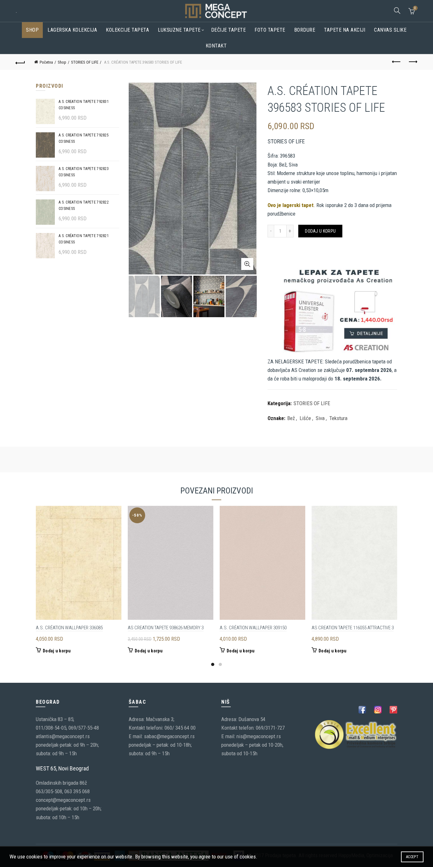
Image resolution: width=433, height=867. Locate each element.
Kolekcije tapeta (127, 30)
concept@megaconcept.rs (63, 800)
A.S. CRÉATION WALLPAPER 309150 (253, 628)
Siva (320, 418)
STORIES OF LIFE (84, 62)
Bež (291, 418)
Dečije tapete (228, 30)
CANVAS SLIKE (390, 30)
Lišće (305, 418)
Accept (412, 857)
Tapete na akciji (344, 30)
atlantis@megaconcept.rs (63, 736)
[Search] (397, 10)
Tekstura (338, 418)
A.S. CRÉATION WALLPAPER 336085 (69, 628)
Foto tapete (270, 30)
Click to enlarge (247, 264)
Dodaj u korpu (320, 231)
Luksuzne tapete (179, 30)
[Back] (20, 62)
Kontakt (216, 46)
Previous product (397, 62)
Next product (413, 62)
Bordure (304, 30)
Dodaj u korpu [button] (57, 650)
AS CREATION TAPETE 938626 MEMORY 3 (166, 628)
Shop (32, 30)
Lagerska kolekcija (72, 30)
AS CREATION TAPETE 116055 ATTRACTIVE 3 (353, 628)
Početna (46, 62)
